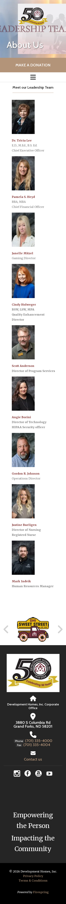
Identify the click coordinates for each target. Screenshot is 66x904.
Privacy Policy (33, 876)
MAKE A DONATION (33, 65)
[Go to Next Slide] (60, 629)
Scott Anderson (23, 366)
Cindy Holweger (24, 304)
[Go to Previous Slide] (6, 629)
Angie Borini (21, 417)
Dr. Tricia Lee (22, 140)
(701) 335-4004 (36, 744)
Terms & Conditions (33, 880)
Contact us (33, 759)
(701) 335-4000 (38, 740)
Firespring (41, 892)
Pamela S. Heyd (23, 197)
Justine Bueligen (24, 525)
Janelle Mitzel (22, 253)
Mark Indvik (21, 581)
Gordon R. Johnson (26, 473)
